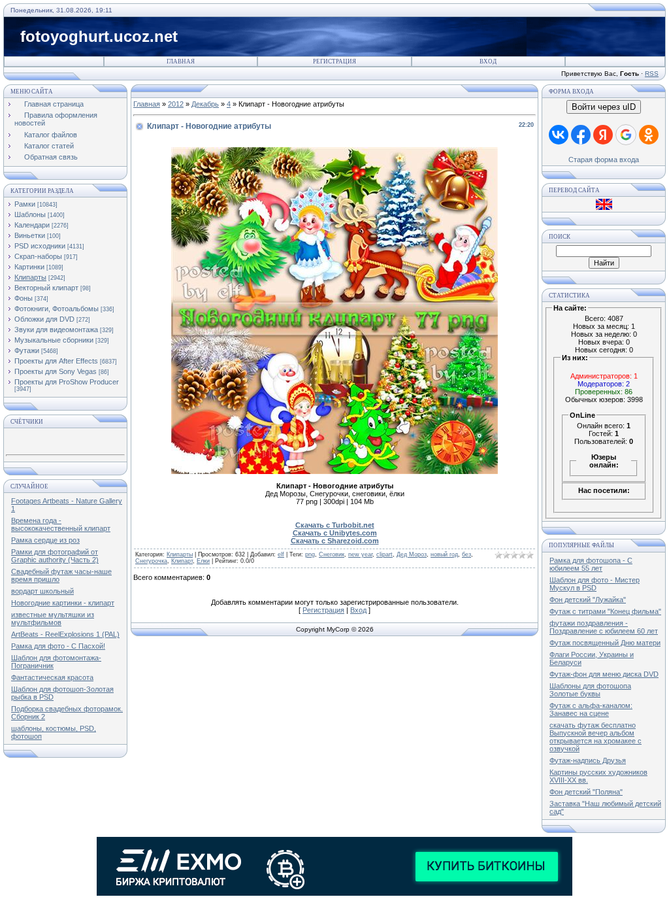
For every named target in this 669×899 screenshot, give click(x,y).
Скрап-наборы (38, 256)
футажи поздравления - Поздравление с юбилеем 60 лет (603, 627)
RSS (652, 73)
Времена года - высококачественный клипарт (60, 524)
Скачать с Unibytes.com (335, 533)
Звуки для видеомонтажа (56, 329)
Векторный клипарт (46, 288)
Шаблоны (30, 214)
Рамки (24, 204)
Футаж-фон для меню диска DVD (604, 674)
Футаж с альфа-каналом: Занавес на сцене (590, 709)
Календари (32, 225)
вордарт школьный (42, 591)
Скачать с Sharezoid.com (335, 541)
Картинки (29, 267)
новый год (444, 554)
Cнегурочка (151, 561)
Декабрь (205, 104)
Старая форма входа (603, 159)
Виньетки (29, 235)
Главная (181, 61)
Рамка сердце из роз (45, 540)
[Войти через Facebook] (581, 134)
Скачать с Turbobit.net (334, 525)
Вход (488, 61)
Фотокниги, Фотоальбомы (56, 309)
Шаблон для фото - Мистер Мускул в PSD (594, 584)
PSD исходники (39, 246)
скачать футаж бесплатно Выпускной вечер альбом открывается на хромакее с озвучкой (595, 737)
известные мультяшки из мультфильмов (52, 618)
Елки (203, 561)
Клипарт (182, 561)
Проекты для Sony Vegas (55, 371)
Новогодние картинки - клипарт (62, 603)
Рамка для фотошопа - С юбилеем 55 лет (590, 564)
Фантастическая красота (52, 677)
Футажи (26, 350)
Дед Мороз (412, 554)
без (466, 554)
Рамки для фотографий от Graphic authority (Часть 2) (55, 556)
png (310, 554)
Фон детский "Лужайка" (587, 599)
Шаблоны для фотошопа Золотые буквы (590, 690)
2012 (176, 104)
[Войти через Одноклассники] (649, 134)
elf (281, 554)
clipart (384, 554)
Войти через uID (604, 107)
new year (360, 554)
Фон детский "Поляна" (586, 792)
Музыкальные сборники (53, 340)
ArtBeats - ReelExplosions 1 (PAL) (65, 634)
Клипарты (30, 277)
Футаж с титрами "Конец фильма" (605, 611)
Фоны (23, 298)
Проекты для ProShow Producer (66, 382)
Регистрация (334, 61)
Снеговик (331, 554)
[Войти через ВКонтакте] (558, 134)
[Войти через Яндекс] (603, 134)
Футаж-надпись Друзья (587, 760)
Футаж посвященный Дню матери (605, 643)
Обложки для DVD (44, 319)
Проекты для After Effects (56, 361)
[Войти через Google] (625, 134)
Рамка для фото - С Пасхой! (58, 646)
